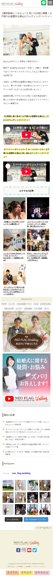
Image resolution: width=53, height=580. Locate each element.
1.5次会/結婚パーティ (24, 304)
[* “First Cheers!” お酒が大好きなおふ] (44, 509)
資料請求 (26, 572)
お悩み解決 (28, 309)
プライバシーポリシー (39, 566)
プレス (46, 309)
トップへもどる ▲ (43, 528)
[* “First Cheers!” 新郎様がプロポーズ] (32, 497)
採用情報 (20, 566)
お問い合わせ (11, 566)
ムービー (19, 309)
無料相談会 (42, 572)
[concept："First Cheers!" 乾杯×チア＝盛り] (32, 509)
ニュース (12, 304)
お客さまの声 (9, 309)
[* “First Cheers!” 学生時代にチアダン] (20, 509)
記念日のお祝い (45, 304)
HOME (4, 304)
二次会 (36, 304)
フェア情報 (38, 309)
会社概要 (28, 566)
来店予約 (12, 572)
